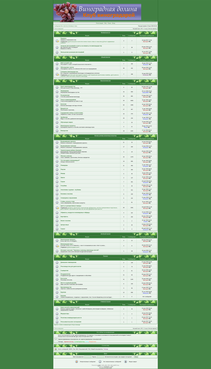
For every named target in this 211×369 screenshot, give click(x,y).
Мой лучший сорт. (66, 63)
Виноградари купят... (74, 247)
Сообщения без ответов (60, 26)
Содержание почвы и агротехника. (72, 113)
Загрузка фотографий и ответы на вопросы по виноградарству (81, 46)
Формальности (105, 32)
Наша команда (76, 324)
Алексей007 (145, 92)
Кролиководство (66, 287)
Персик (63, 169)
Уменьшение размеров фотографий (72, 52)
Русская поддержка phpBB (105, 367)
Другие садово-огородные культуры (105, 135)
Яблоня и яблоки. (66, 156)
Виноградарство (105, 80)
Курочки (63, 292)
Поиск (109, 23)
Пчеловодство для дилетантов (71, 266)
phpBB (98, 365)
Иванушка (146, 293)
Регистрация (99, 23)
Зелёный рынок (105, 234)
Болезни (63, 104)
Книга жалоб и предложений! (70, 307)
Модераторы (65, 313)
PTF (112, 366)
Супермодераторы (79, 341)
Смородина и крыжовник (69, 198)
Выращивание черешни (68, 146)
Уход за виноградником (68, 99)
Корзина (63, 295)
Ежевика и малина (67, 194)
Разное (105, 256)
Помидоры (64, 165)
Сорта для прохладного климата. (79, 75)
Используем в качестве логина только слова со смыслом (86, 41)
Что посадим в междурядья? (70, 160)
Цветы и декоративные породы (71, 206)
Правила (63, 38)
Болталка (64, 278)
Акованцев (146, 75)
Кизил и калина (66, 220)
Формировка (65, 91)
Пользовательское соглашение (71, 322)
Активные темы (72, 26)
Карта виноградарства (68, 86)
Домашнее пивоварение (68, 262)
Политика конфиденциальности (71, 318)
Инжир (63, 173)
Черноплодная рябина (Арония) (71, 150)
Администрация (106, 301)
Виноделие (64, 130)
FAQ (105, 23)
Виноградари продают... (68, 239)
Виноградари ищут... (67, 244)
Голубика (64, 185)
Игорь (145, 127)
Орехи (63, 177)
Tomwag (105, 349)
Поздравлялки (65, 274)
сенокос (145, 221)
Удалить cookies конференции (62, 324)
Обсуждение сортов (67, 67)
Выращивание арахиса (68, 141)
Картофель (64, 216)
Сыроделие (64, 270)
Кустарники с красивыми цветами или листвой (75, 209)
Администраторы (69, 341)
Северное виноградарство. (69, 72)
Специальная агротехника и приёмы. (100, 75)
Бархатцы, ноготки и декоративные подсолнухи (103, 207)
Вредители (64, 108)
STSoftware (106, 366)
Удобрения (64, 117)
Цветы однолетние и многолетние (79, 207)
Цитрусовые (65, 225)
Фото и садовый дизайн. (68, 283)
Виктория (145, 41)
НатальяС (145, 64)
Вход (113, 23)
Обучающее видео (67, 122)
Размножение (65, 95)
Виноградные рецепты (68, 126)
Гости (86, 341)
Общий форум (105, 57)
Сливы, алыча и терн (68, 201)
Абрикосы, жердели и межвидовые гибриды (75, 212)
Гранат (63, 229)
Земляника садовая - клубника (71, 190)
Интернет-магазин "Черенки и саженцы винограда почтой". (80, 250)
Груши (63, 181)
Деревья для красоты (96, 209)
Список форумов (59, 28)
